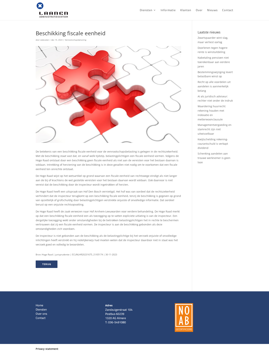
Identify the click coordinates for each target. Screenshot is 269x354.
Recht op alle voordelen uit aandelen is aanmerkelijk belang (214, 86)
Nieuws (212, 11)
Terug (46, 264)
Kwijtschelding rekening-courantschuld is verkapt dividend (213, 144)
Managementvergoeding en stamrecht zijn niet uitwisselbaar (214, 129)
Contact (227, 11)
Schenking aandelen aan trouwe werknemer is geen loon (214, 158)
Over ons (41, 313)
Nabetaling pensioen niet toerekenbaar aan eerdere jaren (214, 62)
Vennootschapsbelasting (75, 40)
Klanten (185, 11)
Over (199, 11)
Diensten (146, 11)
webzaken (44, 40)
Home (39, 305)
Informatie (168, 11)
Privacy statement (47, 349)
